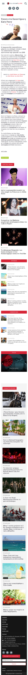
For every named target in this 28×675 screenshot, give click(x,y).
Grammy (13, 92)
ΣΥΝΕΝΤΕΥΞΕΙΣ (14, 312)
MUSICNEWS (5, 157)
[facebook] (9, 8)
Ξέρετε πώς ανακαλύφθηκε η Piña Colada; (17, 276)
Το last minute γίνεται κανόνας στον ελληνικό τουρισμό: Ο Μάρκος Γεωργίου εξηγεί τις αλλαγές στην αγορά (17, 332)
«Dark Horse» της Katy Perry (15, 76)
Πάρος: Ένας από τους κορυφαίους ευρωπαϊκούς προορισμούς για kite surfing (17, 293)
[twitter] (17, 8)
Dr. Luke (18, 80)
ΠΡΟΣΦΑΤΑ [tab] (14, 260)
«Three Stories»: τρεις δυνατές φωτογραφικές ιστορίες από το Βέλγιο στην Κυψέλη (16, 268)
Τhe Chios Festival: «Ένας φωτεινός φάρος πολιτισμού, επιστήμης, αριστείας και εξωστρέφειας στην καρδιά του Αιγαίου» (16, 320)
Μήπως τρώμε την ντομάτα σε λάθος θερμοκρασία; (16, 284)
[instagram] (13, 8)
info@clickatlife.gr (9, 642)
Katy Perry (16, 60)
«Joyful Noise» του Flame (16, 74)
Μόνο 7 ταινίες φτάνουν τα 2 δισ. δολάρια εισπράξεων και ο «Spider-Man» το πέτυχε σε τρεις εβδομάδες (17, 303)
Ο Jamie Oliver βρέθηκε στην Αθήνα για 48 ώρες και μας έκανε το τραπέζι (17, 342)
